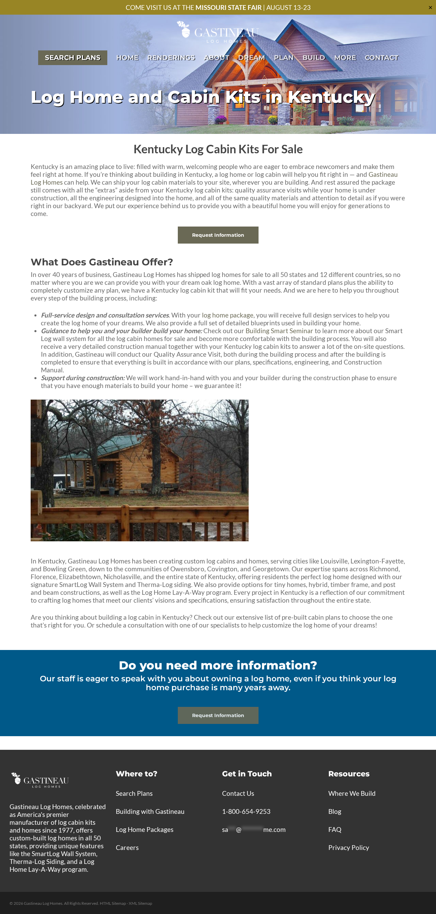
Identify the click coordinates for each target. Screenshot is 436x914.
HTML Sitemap (113, 903)
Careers (127, 847)
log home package (227, 315)
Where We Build (352, 793)
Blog (334, 811)
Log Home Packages (144, 829)
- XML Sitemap (139, 903)
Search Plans (134, 793)
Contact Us (238, 793)
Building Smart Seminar (279, 331)
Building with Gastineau (150, 811)
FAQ (334, 829)
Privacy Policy (348, 847)
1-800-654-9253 (246, 811)
